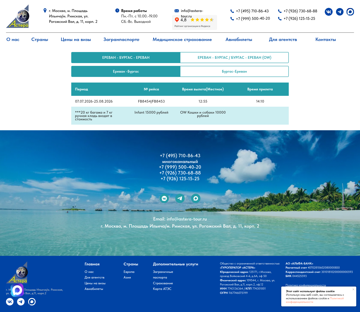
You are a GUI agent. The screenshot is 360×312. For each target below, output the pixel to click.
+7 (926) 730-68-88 (300, 11)
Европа (129, 272)
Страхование (163, 283)
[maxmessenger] (195, 198)
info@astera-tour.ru (187, 219)
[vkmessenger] (164, 198)
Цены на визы (95, 283)
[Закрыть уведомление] (353, 289)
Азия (127, 277)
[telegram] (180, 198)
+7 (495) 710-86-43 (252, 11)
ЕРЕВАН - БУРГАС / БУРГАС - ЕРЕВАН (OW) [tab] (234, 57)
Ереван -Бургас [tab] (126, 71)
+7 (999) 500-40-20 (253, 18)
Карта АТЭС (162, 289)
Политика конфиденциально (304, 285)
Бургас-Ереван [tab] (234, 71)
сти (324, 285)
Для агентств (94, 277)
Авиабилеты (94, 289)
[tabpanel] (180, 74)
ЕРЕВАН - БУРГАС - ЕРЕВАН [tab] (126, 57)
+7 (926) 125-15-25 (299, 18)
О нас (89, 272)
